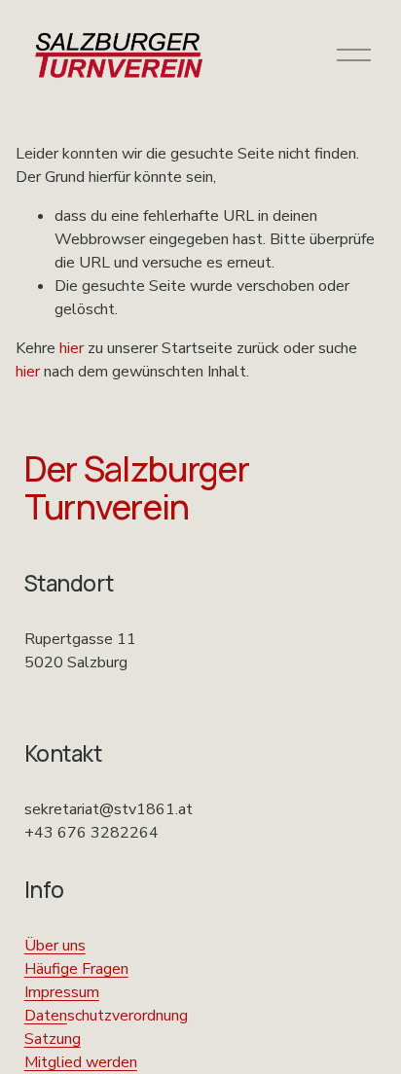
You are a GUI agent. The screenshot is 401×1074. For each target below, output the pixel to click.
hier (71, 348)
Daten (45, 1015)
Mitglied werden (80, 1062)
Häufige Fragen (76, 969)
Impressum (61, 992)
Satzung (52, 1039)
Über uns (55, 945)
